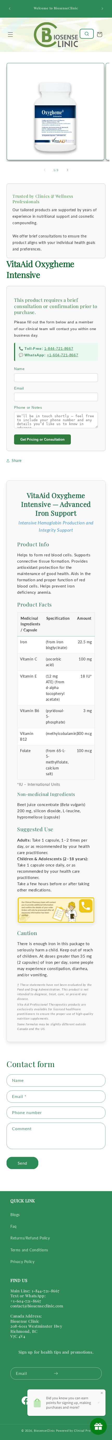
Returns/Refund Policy (30, 1238)
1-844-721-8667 (58, 348)
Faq (13, 1226)
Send (22, 1163)
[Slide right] (67, 170)
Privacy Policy (22, 1261)
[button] (10, 34)
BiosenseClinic (44, 1430)
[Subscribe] (55, 1373)
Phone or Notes (28, 407)
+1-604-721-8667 (62, 355)
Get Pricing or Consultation (42, 439)
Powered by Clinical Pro (73, 1430)
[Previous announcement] (9, 8)
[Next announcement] (102, 8)
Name (19, 369)
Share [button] (17, 460)
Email (19, 388)
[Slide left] (44, 170)
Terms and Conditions (29, 1250)
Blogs (15, 1214)
